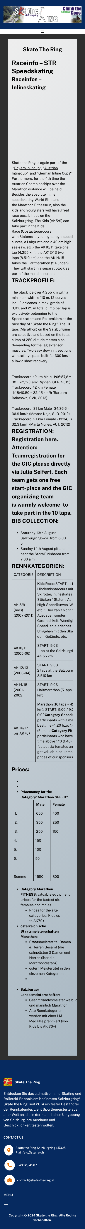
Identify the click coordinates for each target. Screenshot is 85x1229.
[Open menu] (42, 31)
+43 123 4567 (27, 1165)
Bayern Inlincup (27, 168)
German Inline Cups (54, 173)
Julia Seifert (35, 472)
